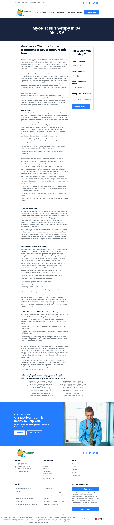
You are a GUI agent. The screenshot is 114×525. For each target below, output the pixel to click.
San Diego (46, 471)
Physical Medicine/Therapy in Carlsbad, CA (73, 381)
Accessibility (52, 515)
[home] (23, 12)
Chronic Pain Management (24, 498)
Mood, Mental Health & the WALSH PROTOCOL (26, 505)
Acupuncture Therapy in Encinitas (40, 393)
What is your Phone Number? (79, 82)
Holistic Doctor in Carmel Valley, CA (73, 395)
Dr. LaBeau (43, 12)
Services (51, 12)
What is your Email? (79, 71)
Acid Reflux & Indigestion (23, 488)
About (74, 467)
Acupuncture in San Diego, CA (73, 393)
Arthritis (18, 492)
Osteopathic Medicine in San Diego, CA (41, 383)
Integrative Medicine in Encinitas (41, 387)
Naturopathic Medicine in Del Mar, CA (73, 386)
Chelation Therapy (22, 495)
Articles (74, 472)
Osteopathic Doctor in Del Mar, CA (73, 392)
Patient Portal (91, 12)
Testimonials (71, 12)
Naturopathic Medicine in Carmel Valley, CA (41, 389)
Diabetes (46, 498)
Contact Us (19, 433)
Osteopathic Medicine (51, 504)
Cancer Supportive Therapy (52, 492)
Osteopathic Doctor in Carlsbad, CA (41, 392)
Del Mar (45, 476)
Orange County (48, 464)
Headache (19, 501)
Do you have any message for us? (81, 94)
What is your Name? (79, 61)
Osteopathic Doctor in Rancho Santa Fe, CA (73, 390)
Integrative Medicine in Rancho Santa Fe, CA (40, 395)
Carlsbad (46, 466)
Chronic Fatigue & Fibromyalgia (53, 495)
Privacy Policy (61, 515)
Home (36, 12)
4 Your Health (60, 12)
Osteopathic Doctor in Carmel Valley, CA (40, 381)
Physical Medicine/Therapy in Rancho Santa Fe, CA (41, 386)
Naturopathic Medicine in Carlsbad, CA (41, 384)
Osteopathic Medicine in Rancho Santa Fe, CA (73, 384)
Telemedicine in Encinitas (73, 389)
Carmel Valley (47, 473)
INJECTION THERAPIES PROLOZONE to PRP (56, 501)
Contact (79, 12)
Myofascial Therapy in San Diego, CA (73, 383)
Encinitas (46, 469)
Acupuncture (48, 488)
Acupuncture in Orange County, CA (73, 387)
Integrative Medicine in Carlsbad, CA (41, 390)
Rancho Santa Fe (48, 478)
